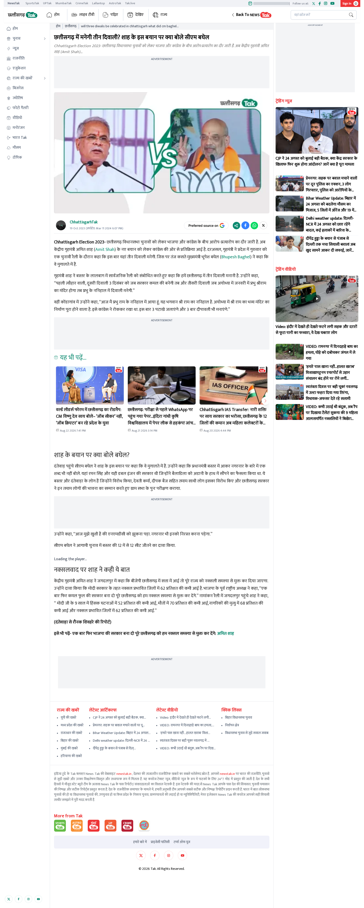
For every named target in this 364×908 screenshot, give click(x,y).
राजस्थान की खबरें (71, 733)
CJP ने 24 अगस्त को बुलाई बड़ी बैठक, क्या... (119, 717)
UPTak (47, 3)
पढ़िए (114, 14)
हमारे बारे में (140, 842)
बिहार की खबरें (69, 740)
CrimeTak (82, 3)
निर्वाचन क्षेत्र (232, 725)
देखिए (139, 14)
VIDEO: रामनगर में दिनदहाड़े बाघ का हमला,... (187, 725)
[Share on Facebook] (245, 225)
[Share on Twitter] (263, 225)
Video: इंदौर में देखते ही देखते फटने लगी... (185, 717)
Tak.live (130, 3)
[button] (257, 15)
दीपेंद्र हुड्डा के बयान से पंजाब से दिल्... (114, 748)
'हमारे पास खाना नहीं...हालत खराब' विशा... (185, 733)
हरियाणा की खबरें (71, 756)
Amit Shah (104, 249)
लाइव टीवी (86, 14)
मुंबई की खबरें (69, 748)
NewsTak (14, 3)
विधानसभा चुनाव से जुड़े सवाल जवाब (246, 733)
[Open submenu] (45, 38)
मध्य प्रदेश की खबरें (72, 725)
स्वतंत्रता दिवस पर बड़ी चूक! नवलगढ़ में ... (184, 740)
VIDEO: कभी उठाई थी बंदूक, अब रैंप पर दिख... (188, 748)
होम (56, 14)
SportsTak (32, 3)
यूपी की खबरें (68, 717)
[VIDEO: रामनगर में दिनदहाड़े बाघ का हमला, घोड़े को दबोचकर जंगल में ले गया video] (290, 352)
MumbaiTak (63, 3)
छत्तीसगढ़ (71, 26)
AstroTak (115, 3)
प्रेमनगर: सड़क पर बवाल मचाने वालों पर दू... (119, 725)
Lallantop (98, 3)
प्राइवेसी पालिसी (160, 842)
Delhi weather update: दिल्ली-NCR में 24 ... (121, 740)
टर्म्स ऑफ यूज (182, 842)
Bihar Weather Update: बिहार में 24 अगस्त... (122, 733)
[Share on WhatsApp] (254, 225)
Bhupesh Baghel (235, 257)
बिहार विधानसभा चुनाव (238, 717)
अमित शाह (225, 633)
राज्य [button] (163, 14)
